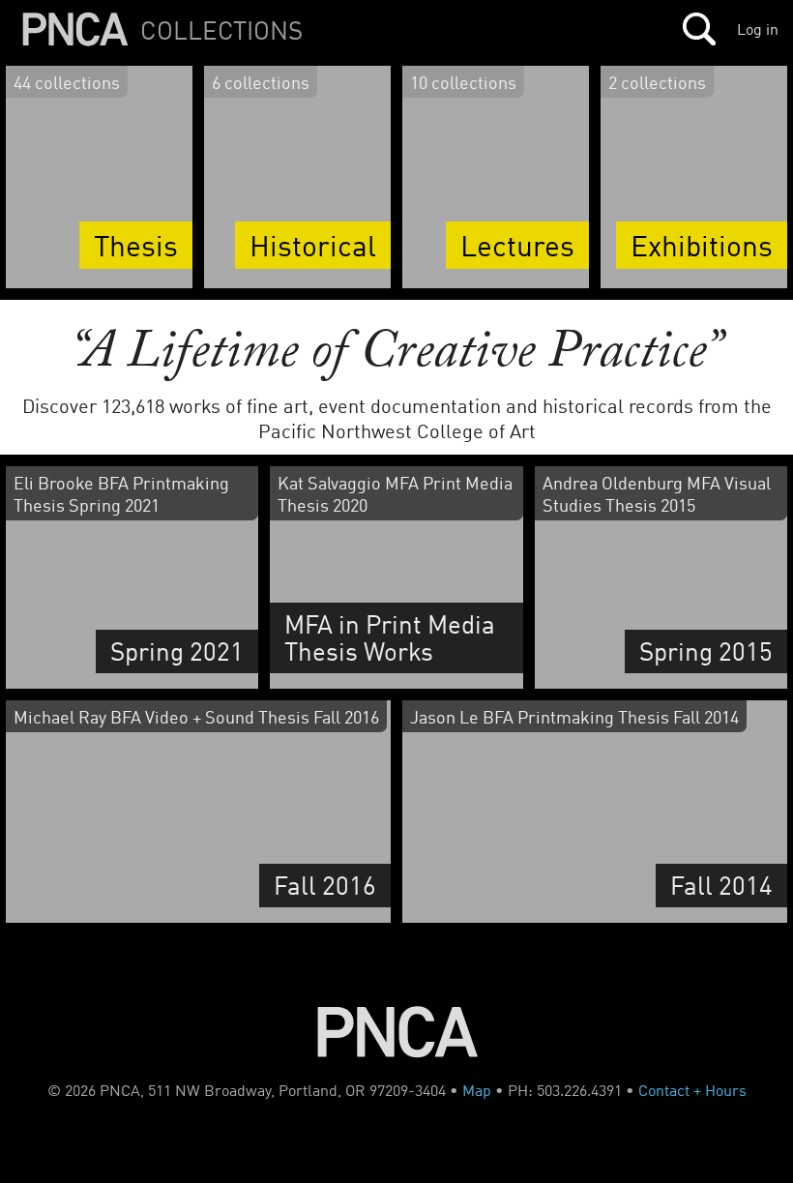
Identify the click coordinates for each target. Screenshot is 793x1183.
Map (476, 1090)
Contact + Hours (692, 1090)
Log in (757, 29)
